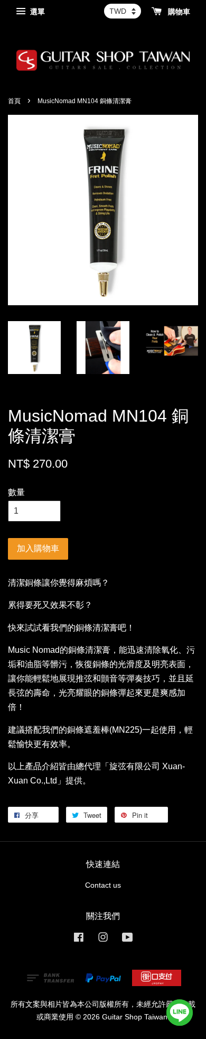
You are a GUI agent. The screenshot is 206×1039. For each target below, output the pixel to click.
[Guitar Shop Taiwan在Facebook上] (79, 939)
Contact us (103, 885)
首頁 (14, 101)
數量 (16, 492)
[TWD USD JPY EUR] (122, 11)
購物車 (178, 11)
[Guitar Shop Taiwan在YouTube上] (127, 939)
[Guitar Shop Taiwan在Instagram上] (103, 939)
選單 (36, 11)
